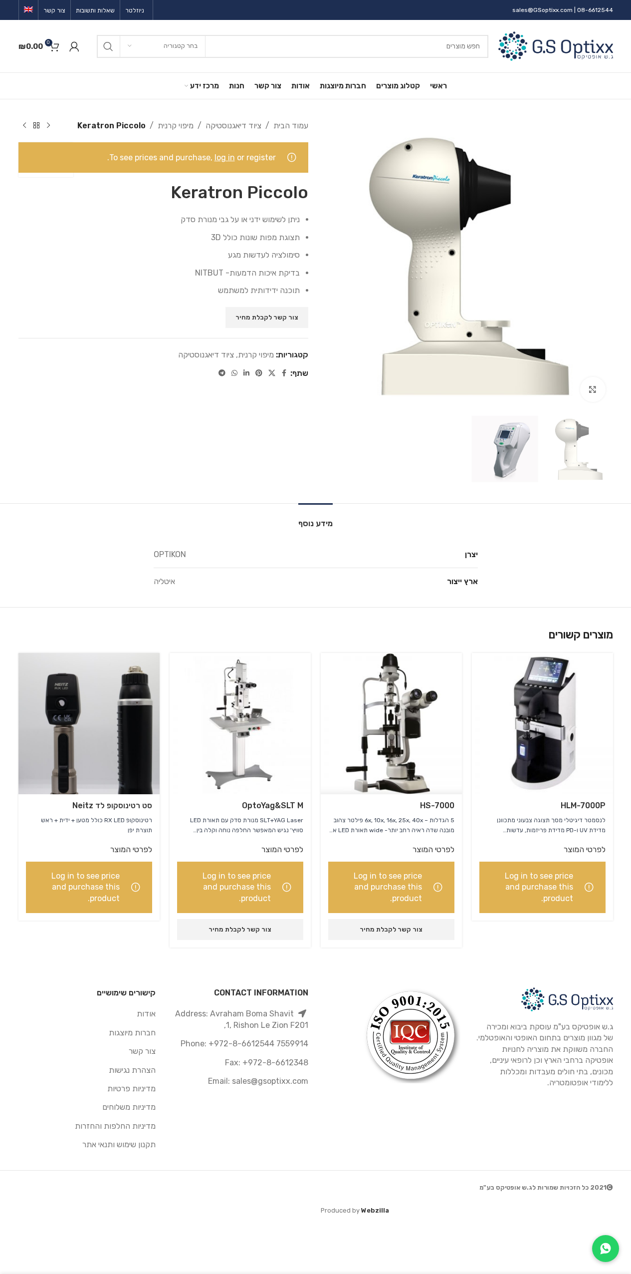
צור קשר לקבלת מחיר (266, 317)
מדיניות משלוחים (129, 1107)
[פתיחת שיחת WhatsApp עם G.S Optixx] (605, 1248)
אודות (146, 1013)
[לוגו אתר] (555, 45)
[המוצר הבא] (24, 126)
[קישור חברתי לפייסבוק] (284, 373)
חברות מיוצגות (132, 1032)
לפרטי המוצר (585, 849)
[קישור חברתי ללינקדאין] (246, 373)
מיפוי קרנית (176, 125)
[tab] (315, 518)
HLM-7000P (583, 805)
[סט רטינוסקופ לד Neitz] (89, 723)
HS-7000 (437, 805)
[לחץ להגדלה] (592, 389)
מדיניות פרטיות (131, 1088)
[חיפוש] (108, 46)
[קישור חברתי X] (271, 373)
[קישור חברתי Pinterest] (258, 373)
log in (224, 157)
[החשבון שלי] (74, 46)
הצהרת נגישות (132, 1070)
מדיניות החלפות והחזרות (115, 1126)
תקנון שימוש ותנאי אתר (119, 1144)
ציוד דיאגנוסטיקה (233, 125)
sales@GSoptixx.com (542, 9)
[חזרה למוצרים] (36, 126)
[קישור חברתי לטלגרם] (221, 373)
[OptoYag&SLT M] (240, 723)
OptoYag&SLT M (272, 805)
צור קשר (142, 1051)
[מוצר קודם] (48, 126)
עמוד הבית (290, 125)
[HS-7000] (391, 723)
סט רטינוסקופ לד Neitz (112, 805)
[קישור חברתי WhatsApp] (234, 373)
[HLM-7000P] (542, 723)
